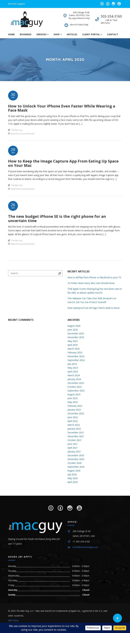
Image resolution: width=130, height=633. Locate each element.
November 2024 (76, 356)
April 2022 (73, 421)
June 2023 (73, 398)
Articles (72, 34)
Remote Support (16, 3)
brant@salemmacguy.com (85, 547)
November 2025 (76, 337)
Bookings (25, 34)
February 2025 (75, 352)
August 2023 (74, 394)
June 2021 (73, 443)
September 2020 (76, 466)
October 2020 (75, 462)
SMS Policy (105, 23)
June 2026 (73, 329)
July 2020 (72, 474)
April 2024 (73, 371)
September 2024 (76, 360)
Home (11, 34)
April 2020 (73, 481)
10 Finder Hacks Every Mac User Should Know (91, 283)
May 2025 (73, 341)
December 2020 (76, 455)
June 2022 (73, 417)
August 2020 (74, 470)
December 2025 (76, 333)
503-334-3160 (111, 16)
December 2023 (76, 382)
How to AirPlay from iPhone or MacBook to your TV (94, 277)
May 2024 (73, 367)
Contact (112, 34)
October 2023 (75, 386)
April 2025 (73, 344)
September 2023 (76, 390)
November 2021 (76, 436)
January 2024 (74, 379)
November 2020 (76, 459)
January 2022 (74, 428)
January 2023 (74, 409)
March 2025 (74, 348)
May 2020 (73, 478)
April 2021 (73, 447)
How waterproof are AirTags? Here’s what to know (94, 307)
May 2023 (73, 401)
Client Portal (91, 34)
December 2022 (76, 413)
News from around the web (22, 133)
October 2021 (75, 440)
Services (41, 34)
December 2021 (76, 432)
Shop (57, 34)
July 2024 (72, 363)
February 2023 (75, 405)
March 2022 (74, 424)
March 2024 (74, 375)
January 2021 (74, 451)
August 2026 (74, 325)
